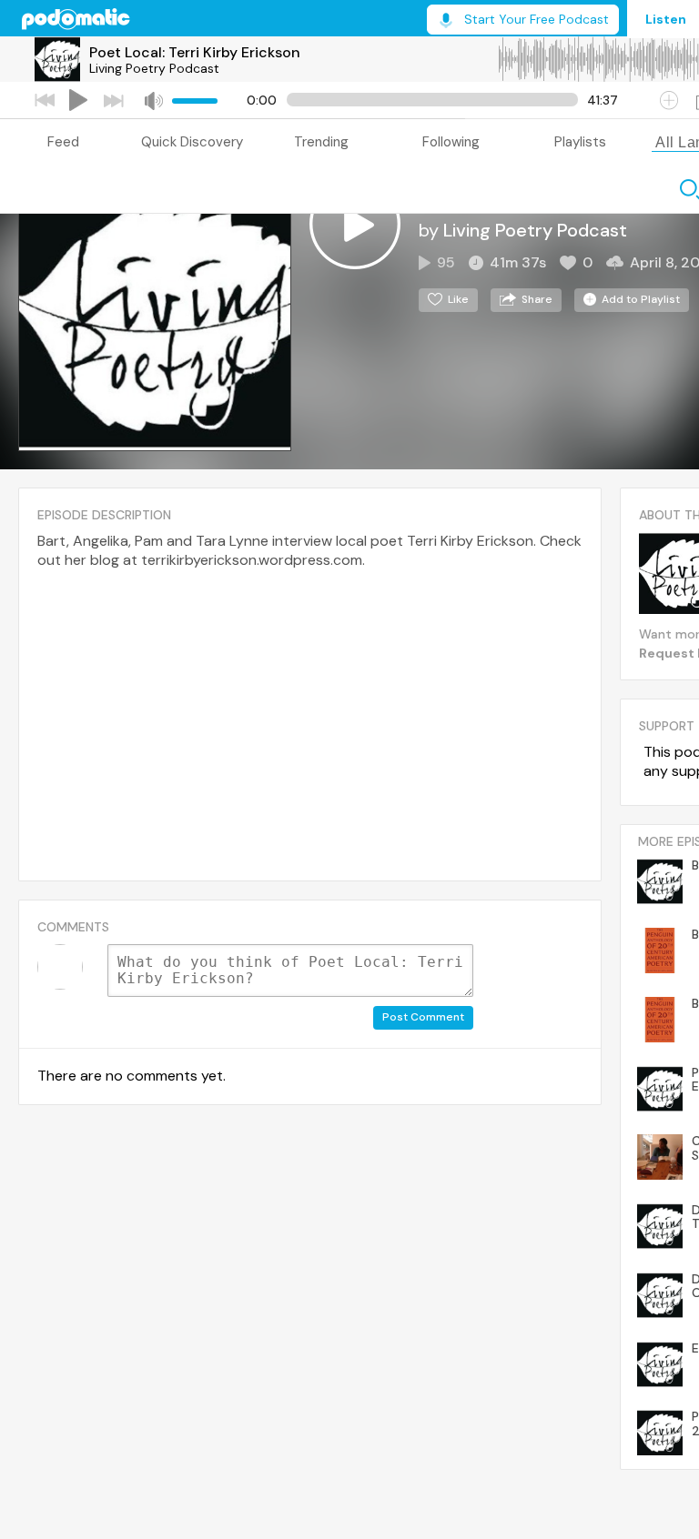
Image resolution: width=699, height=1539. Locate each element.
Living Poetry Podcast (154, 68)
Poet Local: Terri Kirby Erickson (194, 52)
